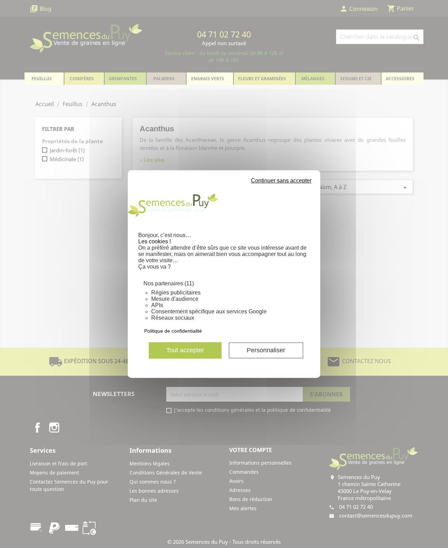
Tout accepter (185, 350)
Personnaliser (266, 350)
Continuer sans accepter (281, 180)
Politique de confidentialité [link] (173, 331)
